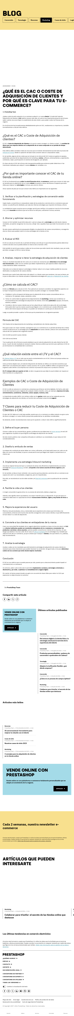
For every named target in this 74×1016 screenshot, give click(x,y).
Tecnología (22, 20)
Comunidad (51, 1013)
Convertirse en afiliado (12, 979)
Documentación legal (11, 970)
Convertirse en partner (12, 974)
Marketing (46, 20)
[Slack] (29, 991)
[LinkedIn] (9, 599)
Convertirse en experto (12, 976)
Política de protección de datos (44, 1000)
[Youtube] (21, 991)
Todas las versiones (11, 982)
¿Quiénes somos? (9, 958)
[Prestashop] (11, 4)
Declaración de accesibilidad (11, 1002)
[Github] (25, 991)
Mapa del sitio (7, 1000)
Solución (8, 1013)
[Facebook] (4, 599)
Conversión (9, 20)
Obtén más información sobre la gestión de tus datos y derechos (34, 841)
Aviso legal (16, 1000)
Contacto (6, 964)
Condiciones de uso (27, 1000)
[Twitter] (13, 599)
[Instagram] (8, 991)
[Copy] (17, 599)
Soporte (6, 967)
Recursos (66, 1013)
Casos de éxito (60, 20)
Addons (22, 1013)
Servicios (37, 1013)
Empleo (5, 961)
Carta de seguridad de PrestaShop (32, 1002)
